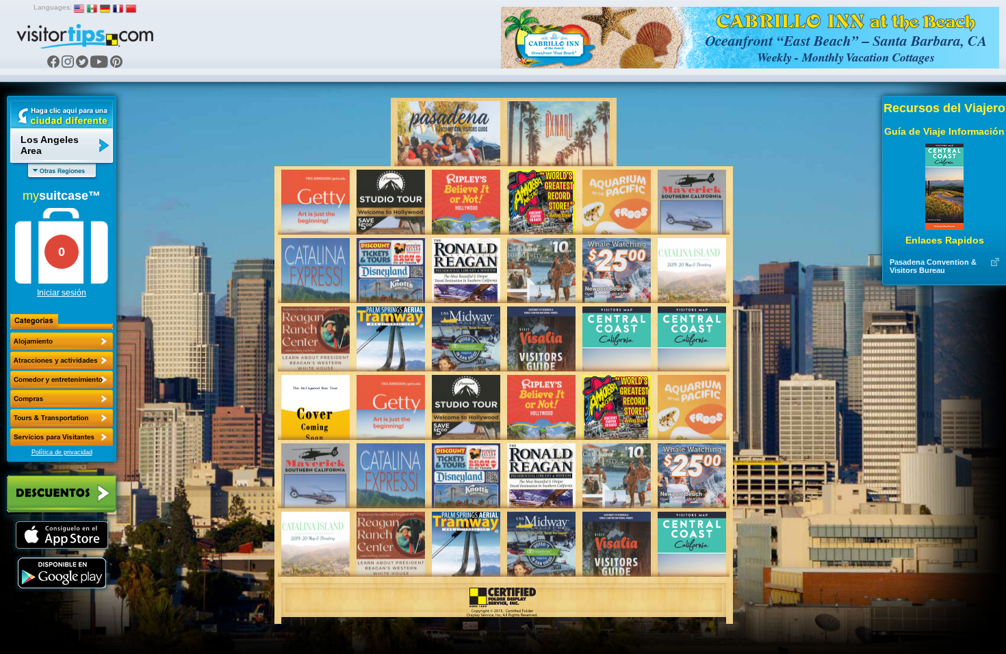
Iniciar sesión (61, 293)
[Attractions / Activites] (61, 360)
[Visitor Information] (61, 437)
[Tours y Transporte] (61, 418)
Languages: (53, 7)
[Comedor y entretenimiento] (61, 380)
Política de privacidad (61, 452)
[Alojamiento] (61, 341)
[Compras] (61, 399)
